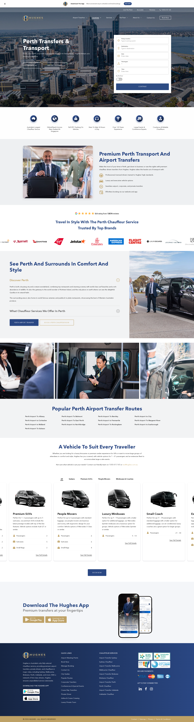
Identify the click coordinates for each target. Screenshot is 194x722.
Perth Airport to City (143, 416)
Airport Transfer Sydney (108, 658)
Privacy (150, 719)
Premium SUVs (86, 479)
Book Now (65, 662)
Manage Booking (67, 666)
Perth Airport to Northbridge (73, 424)
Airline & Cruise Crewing (70, 698)
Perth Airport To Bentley (108, 416)
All (62, 479)
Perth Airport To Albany (35, 416)
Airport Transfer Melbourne (109, 666)
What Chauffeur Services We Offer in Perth (37, 311)
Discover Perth (19, 280)
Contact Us (65, 670)
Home (25, 36)
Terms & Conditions (163, 719)
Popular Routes (67, 678)
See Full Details (41, 540)
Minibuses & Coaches (124, 479)
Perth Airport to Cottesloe (36, 420)
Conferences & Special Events (72, 686)
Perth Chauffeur (105, 686)
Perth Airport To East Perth (73, 420)
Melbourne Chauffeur (107, 670)
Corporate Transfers (68, 682)
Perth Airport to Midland (35, 424)
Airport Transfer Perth (107, 682)
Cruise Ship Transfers (69, 690)
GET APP (128, 3)
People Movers (104, 479)
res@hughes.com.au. (130, 465)
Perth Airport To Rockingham (110, 424)
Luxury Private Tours (68, 702)
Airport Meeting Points (69, 658)
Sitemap (143, 719)
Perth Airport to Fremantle (109, 420)
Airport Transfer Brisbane (108, 674)
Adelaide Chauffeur (106, 694)
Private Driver (66, 694)
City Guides (65, 674)
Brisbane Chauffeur (106, 678)
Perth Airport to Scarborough (146, 424)
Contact (134, 719)
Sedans (72, 479)
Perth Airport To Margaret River (147, 420)
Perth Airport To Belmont (72, 416)
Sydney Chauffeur (105, 662)
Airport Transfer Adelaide (108, 690)
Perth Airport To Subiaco (35, 428)
